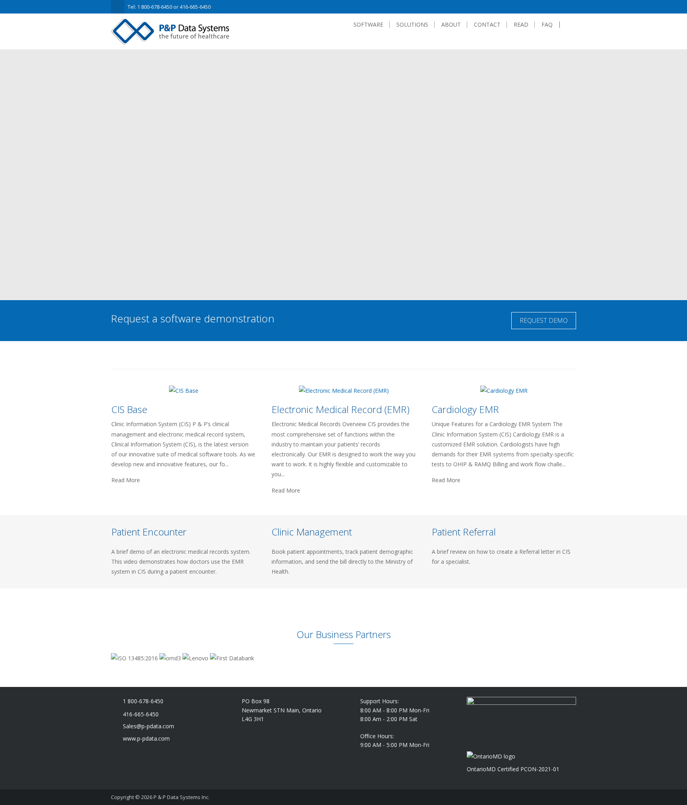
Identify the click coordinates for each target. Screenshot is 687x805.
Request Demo (544, 320)
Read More (125, 480)
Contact (487, 24)
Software (368, 24)
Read (521, 24)
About (451, 24)
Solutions (412, 24)
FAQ (547, 24)
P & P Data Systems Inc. (181, 797)
